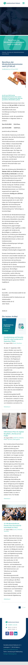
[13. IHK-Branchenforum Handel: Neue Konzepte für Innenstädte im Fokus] (14, 512)
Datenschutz (7, 649)
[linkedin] (15, 633)
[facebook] (7, 633)
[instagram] (11, 633)
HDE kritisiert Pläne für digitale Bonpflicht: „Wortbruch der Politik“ (14, 434)
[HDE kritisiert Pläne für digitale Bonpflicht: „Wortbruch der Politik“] (14, 421)
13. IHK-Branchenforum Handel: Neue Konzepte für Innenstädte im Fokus (12, 525)
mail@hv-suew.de (12, 624)
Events (15, 529)
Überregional (16, 439)
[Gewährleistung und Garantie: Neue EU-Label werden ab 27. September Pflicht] (14, 326)
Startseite (4, 52)
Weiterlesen (7, 406)
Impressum (14, 649)
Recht (14, 343)
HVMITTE (15, 437)
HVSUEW (21, 437)
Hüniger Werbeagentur (10, 654)
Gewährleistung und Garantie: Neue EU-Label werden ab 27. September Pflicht (13, 339)
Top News (19, 343)
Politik (5, 439)
